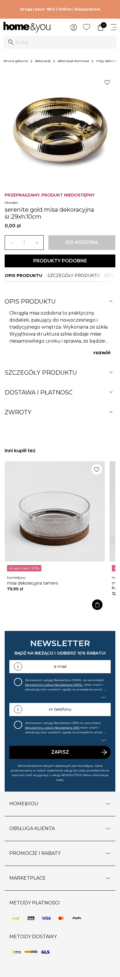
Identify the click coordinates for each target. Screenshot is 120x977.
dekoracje (43, 61)
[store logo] (26, 27)
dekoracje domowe (73, 61)
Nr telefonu (60, 709)
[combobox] (60, 42)
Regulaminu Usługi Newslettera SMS (52, 727)
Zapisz (60, 752)
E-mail (60, 666)
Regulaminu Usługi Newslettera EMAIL (54, 685)
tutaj (59, 780)
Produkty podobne (60, 261)
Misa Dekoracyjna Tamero (32, 583)
